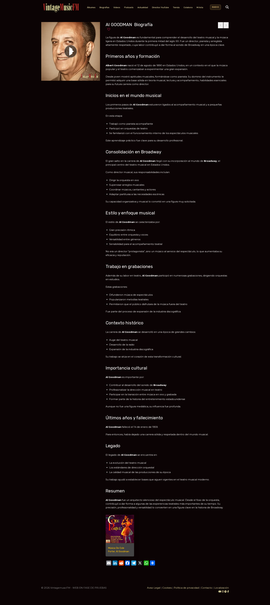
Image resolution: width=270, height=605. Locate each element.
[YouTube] (219, 591)
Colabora (188, 7)
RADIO (215, 7)
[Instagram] (223, 591)
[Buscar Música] (227, 7)
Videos (116, 7)
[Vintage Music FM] (60, 8)
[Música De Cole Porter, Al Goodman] (120, 529)
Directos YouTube (160, 7)
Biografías (104, 7)
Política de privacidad (186, 587)
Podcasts (128, 7)
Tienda (176, 7)
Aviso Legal (153, 587)
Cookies (167, 587)
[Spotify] (225, 591)
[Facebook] (228, 591)
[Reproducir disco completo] (70, 51)
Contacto (206, 587)
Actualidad (143, 7)
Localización (221, 587)
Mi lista (200, 7)
